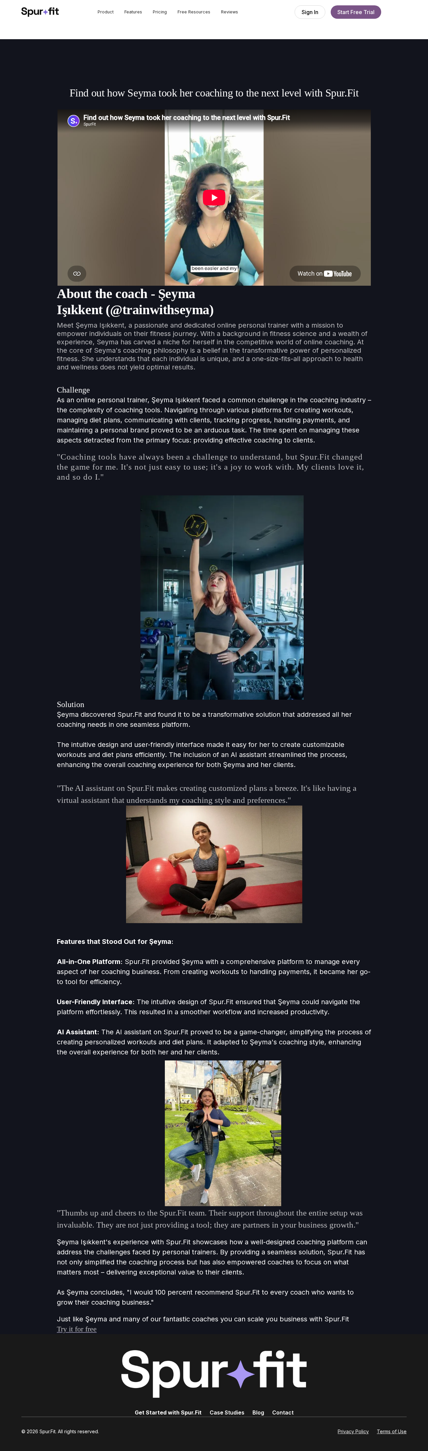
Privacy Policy (353, 1431)
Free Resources (194, 11)
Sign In (310, 12)
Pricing (160, 11)
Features (133, 11)
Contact (283, 1412)
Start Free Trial (355, 12)
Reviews (229, 11)
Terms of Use (392, 1431)
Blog (258, 1412)
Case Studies (227, 1412)
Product (106, 11)
